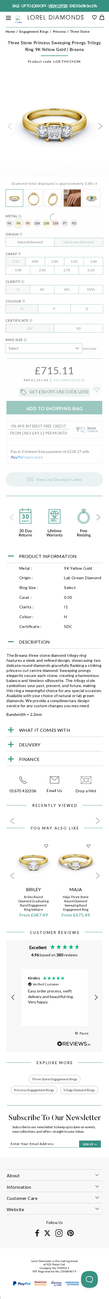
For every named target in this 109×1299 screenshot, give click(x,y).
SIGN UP (90, 1144)
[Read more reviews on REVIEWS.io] (74, 1043)
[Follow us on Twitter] (47, 1235)
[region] (54, 997)
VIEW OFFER (58, 6)
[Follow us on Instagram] (59, 1236)
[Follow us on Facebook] (37, 1235)
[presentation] (9, 128)
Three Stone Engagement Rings (54, 1079)
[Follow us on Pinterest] (70, 1235)
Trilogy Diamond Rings (79, 1090)
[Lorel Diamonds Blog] (56, 17)
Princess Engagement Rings (34, 1090)
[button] (13, 997)
